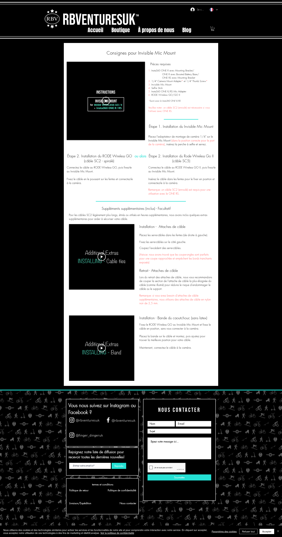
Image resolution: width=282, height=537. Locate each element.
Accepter (266, 531)
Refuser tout (248, 531)
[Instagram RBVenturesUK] (71, 420)
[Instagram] (71, 435)
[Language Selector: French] (213, 9)
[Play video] (106, 101)
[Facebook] (108, 420)
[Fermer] (278, 531)
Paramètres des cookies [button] (224, 531)
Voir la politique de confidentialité (117, 533)
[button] (212, 29)
